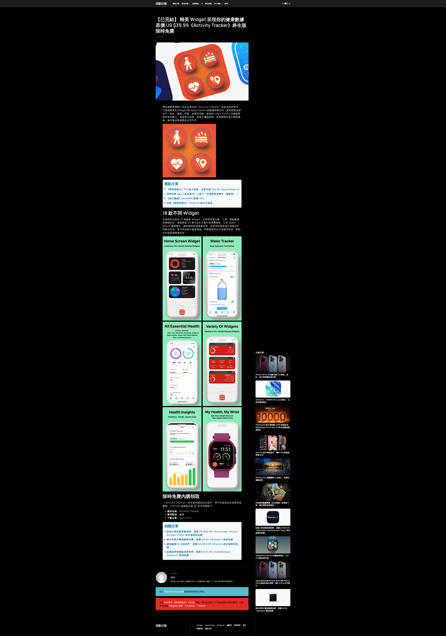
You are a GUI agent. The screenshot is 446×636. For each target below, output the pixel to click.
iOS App (199, 625)
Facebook (190, 605)
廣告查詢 (237, 625)
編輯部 (229, 625)
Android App (210, 625)
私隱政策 (199, 628)
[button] (286, 3)
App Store (185, 517)
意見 (244, 625)
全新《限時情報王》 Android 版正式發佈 (190, 202)
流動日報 (161, 3)
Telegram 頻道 (176, 605)
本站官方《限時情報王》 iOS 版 (179, 602)
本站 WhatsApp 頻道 (174, 591)
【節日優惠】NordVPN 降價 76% (185, 198)
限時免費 (187, 106)
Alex (173, 577)
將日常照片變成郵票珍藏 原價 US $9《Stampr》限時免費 (200, 539)
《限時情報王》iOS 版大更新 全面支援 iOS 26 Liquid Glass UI (203, 189)
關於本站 (208, 628)
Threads (201, 605)
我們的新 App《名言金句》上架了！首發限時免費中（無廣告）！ (202, 193)
